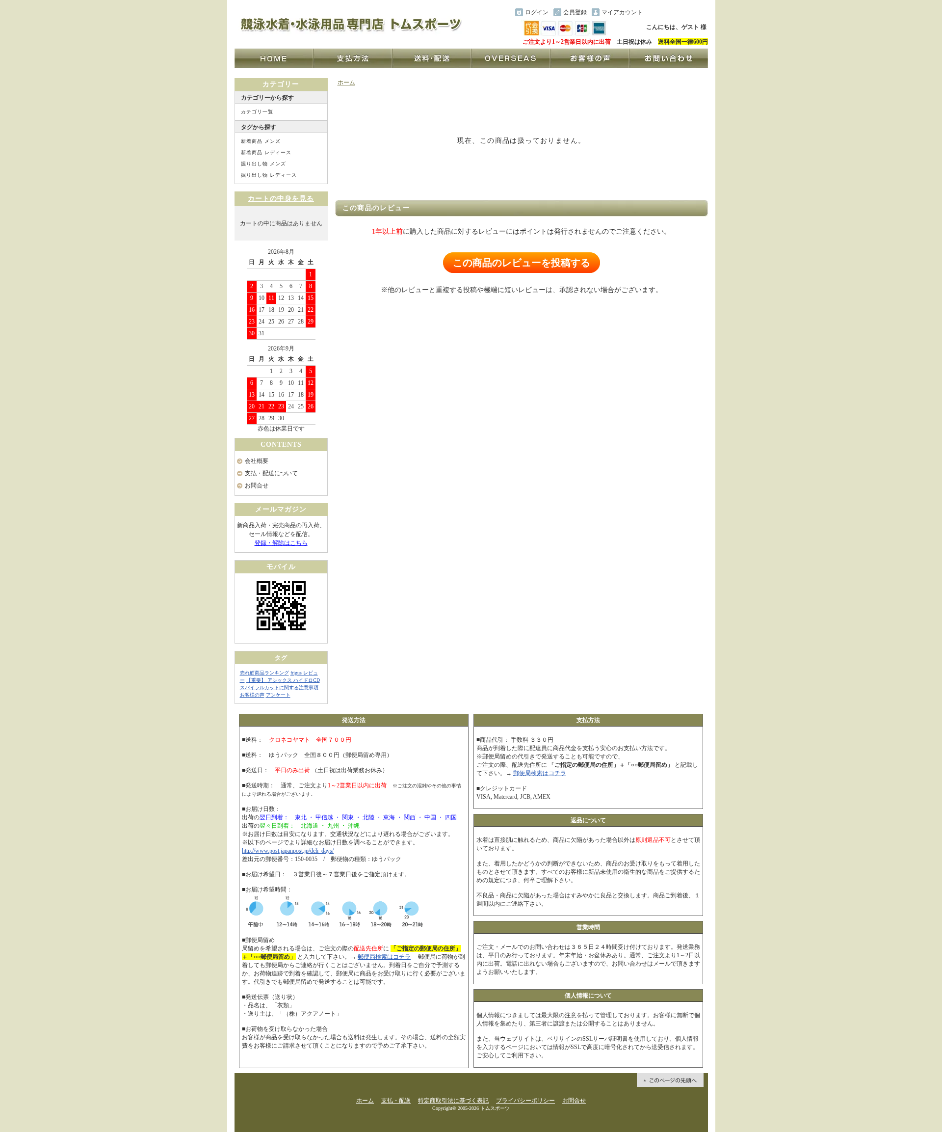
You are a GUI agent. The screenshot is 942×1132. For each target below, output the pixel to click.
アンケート (278, 695)
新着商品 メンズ (261, 141)
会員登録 (575, 12)
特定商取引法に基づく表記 (453, 1100)
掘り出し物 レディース (269, 175)
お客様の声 (252, 695)
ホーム (346, 82)
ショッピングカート (677, 12)
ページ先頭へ (670, 1080)
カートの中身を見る (281, 198)
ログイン (537, 12)
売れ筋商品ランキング (264, 672)
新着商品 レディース (266, 152)
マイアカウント (622, 12)
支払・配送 (396, 1100)
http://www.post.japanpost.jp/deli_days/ (288, 850)
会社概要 (256, 461)
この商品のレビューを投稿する (521, 262)
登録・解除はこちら (281, 542)
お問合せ (256, 485)
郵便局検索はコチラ (384, 956)
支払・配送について (271, 473)
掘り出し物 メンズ (263, 163)
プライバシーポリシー (525, 1100)
